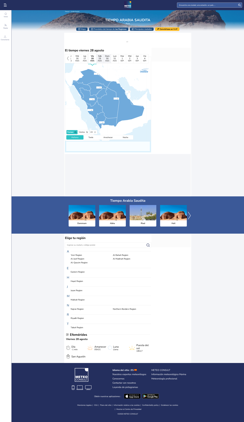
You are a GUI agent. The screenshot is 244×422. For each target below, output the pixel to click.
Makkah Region (78, 300)
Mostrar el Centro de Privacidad (128, 409)
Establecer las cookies (169, 405)
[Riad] (114, 98)
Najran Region (77, 309)
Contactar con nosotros (124, 382)
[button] (125, 91)
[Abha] (99, 122)
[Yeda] (88, 110)
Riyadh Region (77, 318)
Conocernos (118, 378)
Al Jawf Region (77, 259)
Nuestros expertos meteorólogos (129, 374)
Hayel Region (77, 281)
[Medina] (89, 99)
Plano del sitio (105, 405)
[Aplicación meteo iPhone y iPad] (132, 396)
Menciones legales (84, 405)
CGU (96, 405)
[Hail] (96, 87)
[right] (189, 216)
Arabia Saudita (75, 11)
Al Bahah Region (120, 255)
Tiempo (67, 11)
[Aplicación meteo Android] (150, 396)
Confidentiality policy (150, 405)
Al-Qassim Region (79, 262)
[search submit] (239, 5)
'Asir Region (76, 255)
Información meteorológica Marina (168, 374)
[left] (68, 58)
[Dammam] (125, 92)
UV (91, 132)
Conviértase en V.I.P (168, 29)
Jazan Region (76, 290)
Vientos (82, 132)
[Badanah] (94, 74)
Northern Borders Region (124, 309)
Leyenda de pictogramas (125, 387)
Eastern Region (78, 272)
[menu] (6, 5)
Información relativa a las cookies (127, 405)
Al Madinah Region (121, 259)
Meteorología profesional (164, 378)
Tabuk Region (77, 327)
